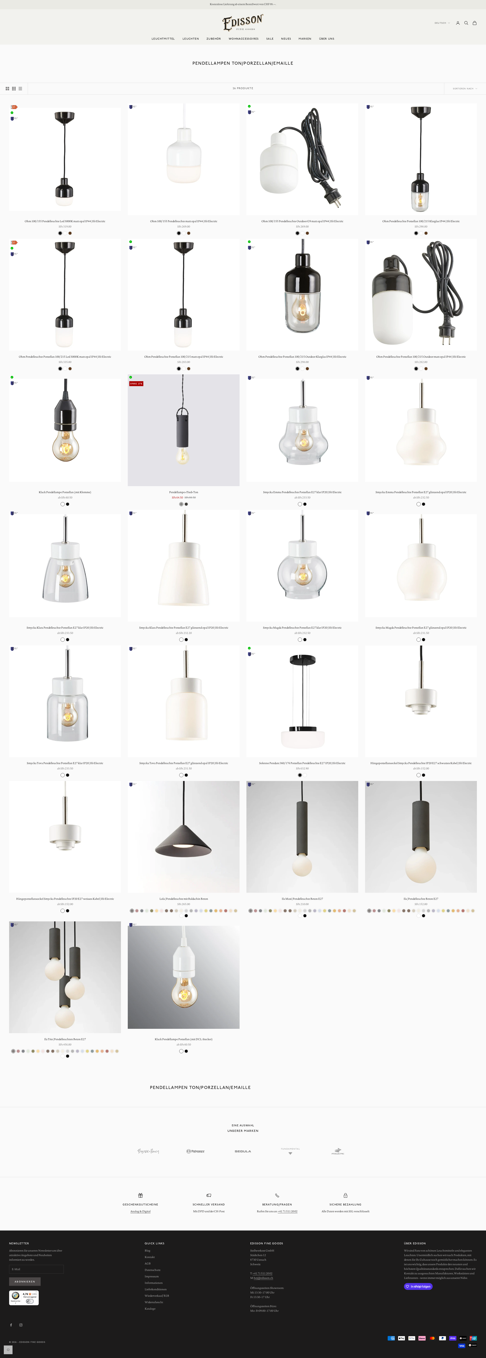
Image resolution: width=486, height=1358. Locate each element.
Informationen (154, 1283)
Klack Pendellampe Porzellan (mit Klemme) (65, 492)
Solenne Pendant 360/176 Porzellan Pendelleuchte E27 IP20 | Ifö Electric (302, 763)
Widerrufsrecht (154, 1302)
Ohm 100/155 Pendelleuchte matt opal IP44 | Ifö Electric (183, 221)
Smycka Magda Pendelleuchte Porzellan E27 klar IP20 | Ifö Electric (302, 628)
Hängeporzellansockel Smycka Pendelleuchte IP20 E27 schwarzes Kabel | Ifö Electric (421, 763)
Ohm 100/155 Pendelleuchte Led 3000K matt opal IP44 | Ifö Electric (65, 221)
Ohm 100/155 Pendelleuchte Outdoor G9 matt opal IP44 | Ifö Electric (302, 221)
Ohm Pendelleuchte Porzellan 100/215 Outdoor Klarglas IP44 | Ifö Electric (302, 357)
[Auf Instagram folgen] (21, 1325)
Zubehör (214, 38)
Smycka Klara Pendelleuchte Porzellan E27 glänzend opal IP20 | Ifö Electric (183, 628)
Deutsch (440, 22)
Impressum (152, 1276)
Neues (286, 38)
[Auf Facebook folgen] (11, 1325)
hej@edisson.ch (263, 1278)
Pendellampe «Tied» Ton (183, 492)
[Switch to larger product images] (7, 88)
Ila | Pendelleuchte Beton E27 (421, 899)
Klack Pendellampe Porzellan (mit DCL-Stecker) (184, 1039)
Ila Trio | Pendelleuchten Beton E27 (65, 1039)
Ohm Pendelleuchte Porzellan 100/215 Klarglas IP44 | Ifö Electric (421, 221)
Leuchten (191, 38)
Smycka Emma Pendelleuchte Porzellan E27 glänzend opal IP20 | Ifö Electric (421, 492)
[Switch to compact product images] (20, 88)
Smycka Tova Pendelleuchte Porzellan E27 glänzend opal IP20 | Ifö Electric (183, 763)
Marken (305, 38)
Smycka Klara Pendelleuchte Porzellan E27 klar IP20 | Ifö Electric (65, 628)
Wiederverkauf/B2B (157, 1296)
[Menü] (36, 1292)
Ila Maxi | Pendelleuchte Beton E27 (302, 899)
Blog (147, 1251)
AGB (148, 1263)
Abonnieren (25, 1281)
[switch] (30, 1301)
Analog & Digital (140, 1211)
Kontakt (150, 1257)
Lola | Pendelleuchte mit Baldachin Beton (183, 899)
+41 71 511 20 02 (287, 1211)
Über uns (326, 38)
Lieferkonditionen (156, 1289)
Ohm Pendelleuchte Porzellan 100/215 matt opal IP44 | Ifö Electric (183, 357)
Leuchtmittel (163, 38)
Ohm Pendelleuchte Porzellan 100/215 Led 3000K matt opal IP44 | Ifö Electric (65, 357)
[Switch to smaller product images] (14, 88)
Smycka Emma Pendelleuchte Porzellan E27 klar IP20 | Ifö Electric (302, 492)
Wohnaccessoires (244, 38)
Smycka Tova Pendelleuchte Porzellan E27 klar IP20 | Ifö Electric (65, 763)
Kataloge (150, 1309)
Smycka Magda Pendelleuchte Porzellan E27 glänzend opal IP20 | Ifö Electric (421, 628)
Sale (270, 38)
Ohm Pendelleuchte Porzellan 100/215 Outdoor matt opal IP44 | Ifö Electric (421, 357)
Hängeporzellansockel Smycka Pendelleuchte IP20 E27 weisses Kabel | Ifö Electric (65, 899)
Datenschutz (152, 1270)
